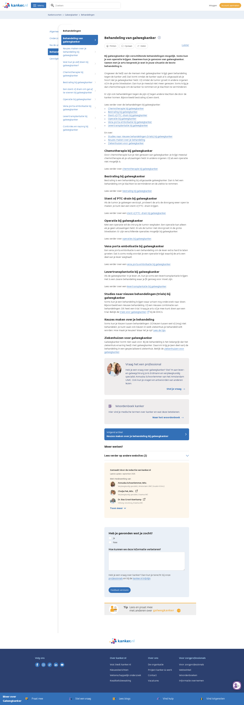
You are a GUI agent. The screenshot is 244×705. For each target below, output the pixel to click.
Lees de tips (159, 330)
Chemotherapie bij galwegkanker (73, 74)
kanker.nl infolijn (141, 578)
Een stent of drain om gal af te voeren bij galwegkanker (78, 91)
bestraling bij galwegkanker (137, 190)
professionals (116, 578)
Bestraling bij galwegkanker (77, 82)
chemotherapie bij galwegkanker (140, 168)
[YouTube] (62, 664)
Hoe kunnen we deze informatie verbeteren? (135, 549)
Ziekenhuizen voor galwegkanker (126, 143)
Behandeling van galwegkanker (73, 40)
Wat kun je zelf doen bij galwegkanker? (75, 64)
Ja (114, 538)
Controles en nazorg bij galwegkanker (75, 128)
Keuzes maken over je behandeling (126, 139)
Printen (112, 46)
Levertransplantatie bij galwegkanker (75, 118)
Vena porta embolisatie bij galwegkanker (77, 108)
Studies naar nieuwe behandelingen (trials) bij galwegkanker (140, 136)
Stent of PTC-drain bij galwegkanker (127, 115)
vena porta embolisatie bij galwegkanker (148, 264)
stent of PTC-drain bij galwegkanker (146, 213)
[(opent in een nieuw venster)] (37, 664)
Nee (115, 542)
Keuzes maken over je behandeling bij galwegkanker (74, 52)
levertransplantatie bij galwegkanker (146, 286)
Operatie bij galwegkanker (77, 99)
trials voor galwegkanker (133, 311)
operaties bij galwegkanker (136, 238)
